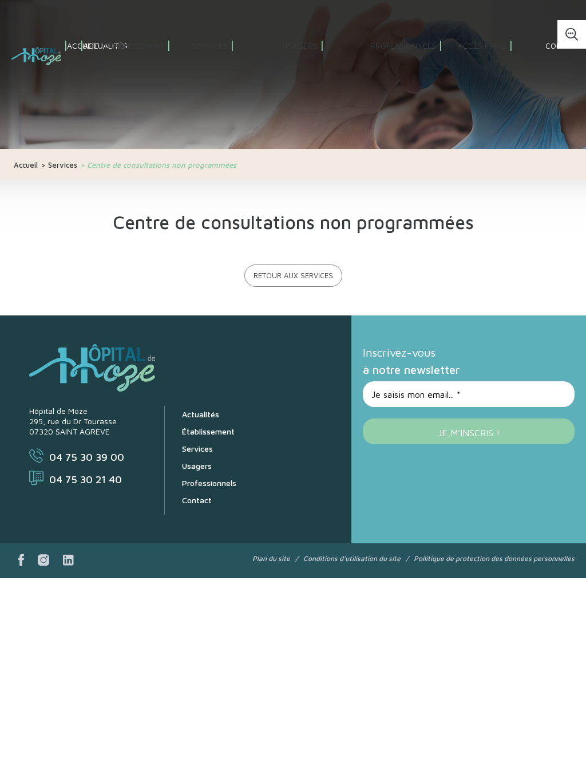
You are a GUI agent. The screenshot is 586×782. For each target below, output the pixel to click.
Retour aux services (293, 275)
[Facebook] (21, 561)
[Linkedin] (68, 561)
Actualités (200, 414)
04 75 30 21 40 (85, 479)
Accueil (26, 164)
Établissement (208, 431)
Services (62, 164)
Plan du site (271, 558)
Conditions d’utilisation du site (352, 558)
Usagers (197, 466)
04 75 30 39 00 (86, 457)
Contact (563, 45)
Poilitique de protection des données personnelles (494, 558)
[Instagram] (43, 561)
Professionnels (209, 483)
